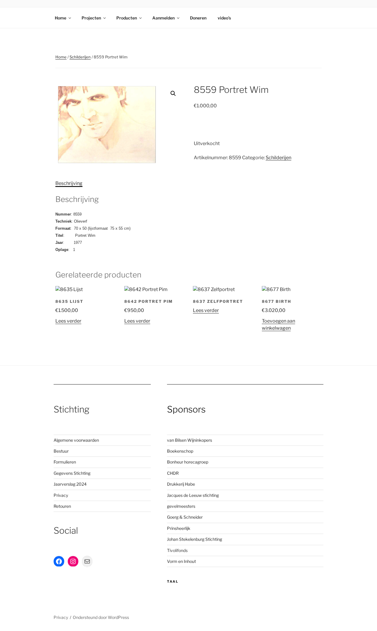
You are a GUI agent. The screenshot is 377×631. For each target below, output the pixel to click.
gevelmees (177, 506)
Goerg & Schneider (185, 517)
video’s (224, 17)
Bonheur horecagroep (187, 461)
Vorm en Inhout (181, 561)
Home (60, 17)
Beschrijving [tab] (68, 183)
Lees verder (68, 321)
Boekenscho (179, 450)
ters (191, 506)
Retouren (62, 506)
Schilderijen (80, 57)
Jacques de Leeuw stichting (193, 495)
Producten (126, 17)
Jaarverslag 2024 (70, 484)
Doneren (198, 17)
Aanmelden (163, 17)
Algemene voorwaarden (76, 440)
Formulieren (65, 461)
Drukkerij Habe (181, 484)
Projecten (91, 17)
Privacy (61, 495)
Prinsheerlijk (178, 528)
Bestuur (61, 450)
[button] (173, 93)
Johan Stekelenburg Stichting (194, 539)
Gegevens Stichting (72, 473)
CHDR (173, 473)
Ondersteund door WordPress (101, 617)
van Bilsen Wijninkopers (189, 440)
